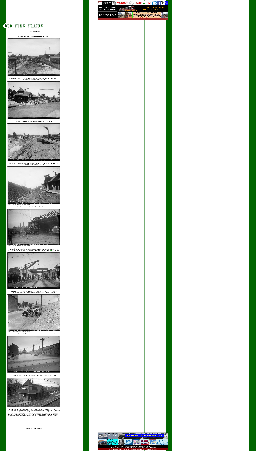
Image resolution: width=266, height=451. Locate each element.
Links (143, 447)
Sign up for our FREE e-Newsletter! (143, 446)
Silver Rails (153, 447)
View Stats (116, 447)
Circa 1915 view (55, 248)
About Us (116, 446)
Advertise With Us (129, 446)
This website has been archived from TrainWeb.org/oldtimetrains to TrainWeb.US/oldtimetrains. (133, 19)
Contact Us (122, 446)
